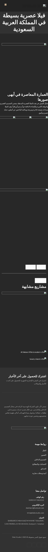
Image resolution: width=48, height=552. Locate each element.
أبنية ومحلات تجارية (39, 473)
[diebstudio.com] (33, 6)
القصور (43, 455)
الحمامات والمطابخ (39, 464)
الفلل (41, 267)
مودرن (30, 267)
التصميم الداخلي (40, 459)
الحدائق (43, 469)
